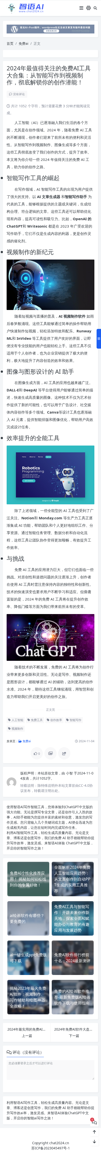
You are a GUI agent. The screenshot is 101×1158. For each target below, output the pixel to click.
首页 (10, 43)
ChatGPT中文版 (77, 843)
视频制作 (17, 728)
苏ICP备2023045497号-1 (50, 1148)
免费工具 (36, 720)
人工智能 (17, 720)
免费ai (23, 43)
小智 (70, 773)
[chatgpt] (50, 28)
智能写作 (75, 720)
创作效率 (56, 720)
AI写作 (25, 806)
